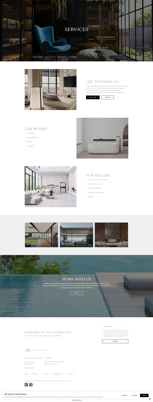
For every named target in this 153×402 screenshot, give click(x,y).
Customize (134, 395)
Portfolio (46, 374)
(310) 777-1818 (29, 361)
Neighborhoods (57, 374)
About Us (35, 374)
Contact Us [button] (108, 97)
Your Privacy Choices (76, 400)
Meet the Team (92, 97)
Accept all (144, 395)
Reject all (125, 395)
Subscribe (115, 341)
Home (26, 374)
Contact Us (70, 374)
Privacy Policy (120, 336)
